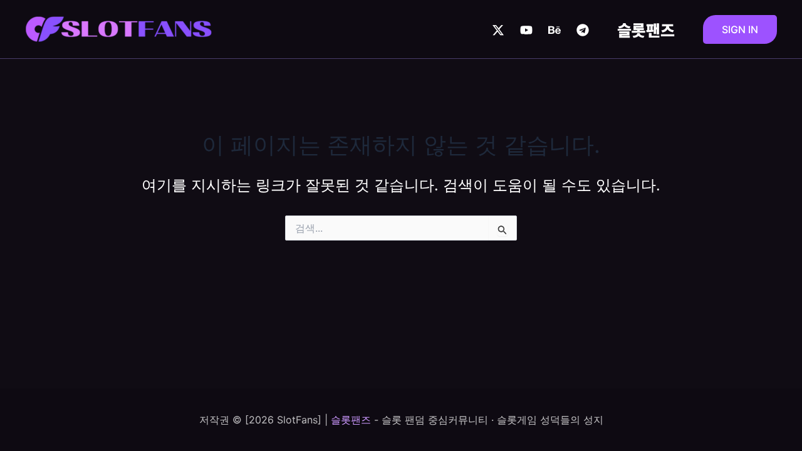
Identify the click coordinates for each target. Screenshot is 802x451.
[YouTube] (526, 30)
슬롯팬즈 (646, 29)
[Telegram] (582, 30)
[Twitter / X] (498, 30)
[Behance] (554, 30)
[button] (740, 29)
